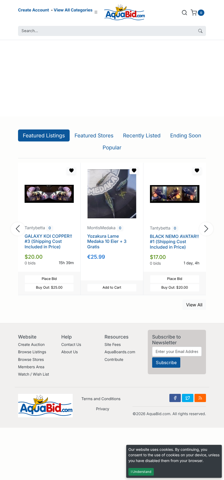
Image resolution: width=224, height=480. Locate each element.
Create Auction (31, 344)
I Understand (141, 472)
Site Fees (112, 344)
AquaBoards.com (119, 352)
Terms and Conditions (100, 399)
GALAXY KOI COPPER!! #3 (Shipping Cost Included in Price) (48, 241)
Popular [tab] (112, 147)
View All (194, 304)
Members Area (31, 367)
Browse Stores (31, 359)
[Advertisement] (112, 78)
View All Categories (73, 10)
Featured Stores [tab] (94, 135)
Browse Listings (32, 352)
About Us (69, 352)
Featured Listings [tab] (44, 135)
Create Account (33, 10)
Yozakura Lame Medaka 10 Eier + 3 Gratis (106, 241)
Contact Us (71, 344)
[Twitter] (187, 398)
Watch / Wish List (33, 374)
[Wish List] (71, 170)
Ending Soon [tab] (185, 135)
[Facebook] (175, 398)
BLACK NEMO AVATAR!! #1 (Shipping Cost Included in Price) (174, 241)
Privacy (102, 409)
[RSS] (200, 398)
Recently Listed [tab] (141, 135)
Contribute (113, 359)
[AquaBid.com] (124, 12)
